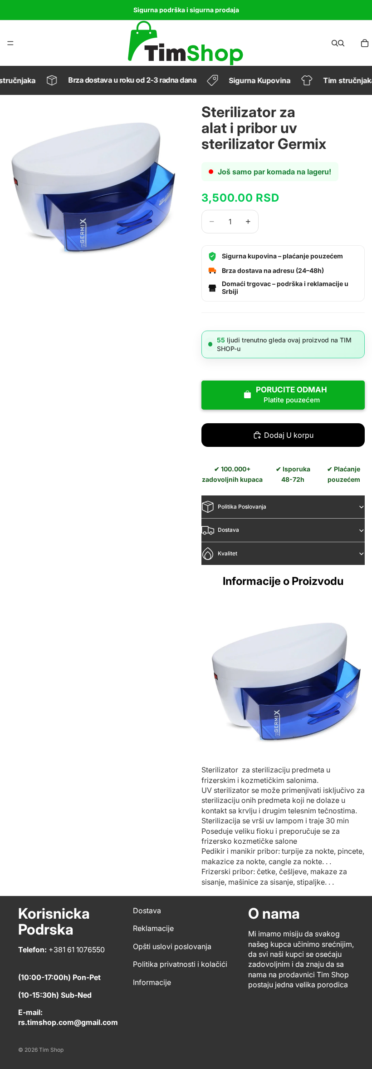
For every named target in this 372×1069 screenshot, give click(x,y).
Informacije (152, 981)
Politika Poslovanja (242, 506)
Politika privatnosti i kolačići (180, 964)
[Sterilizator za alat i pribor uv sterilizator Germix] (283, 679)
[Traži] (335, 43)
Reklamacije (153, 928)
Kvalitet (227, 553)
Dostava (228, 529)
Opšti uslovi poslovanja (172, 946)
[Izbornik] (10, 43)
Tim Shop (51, 1049)
